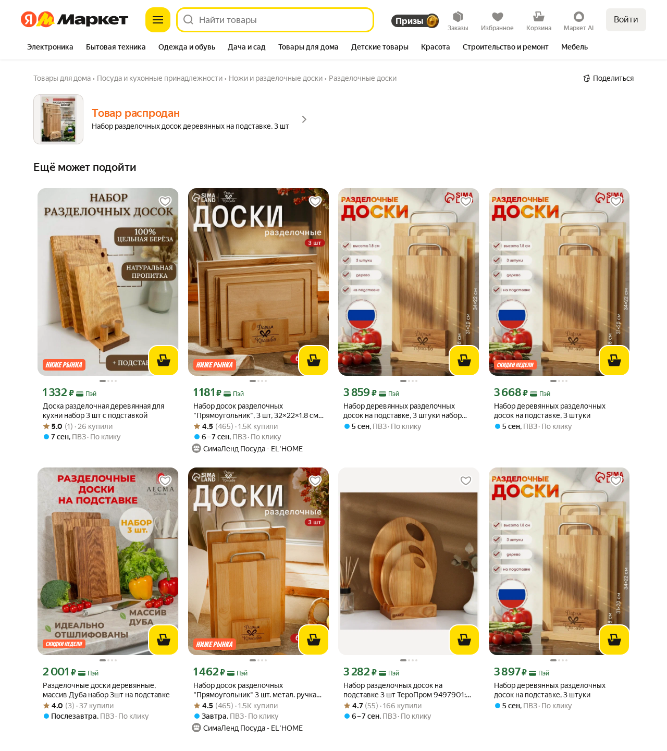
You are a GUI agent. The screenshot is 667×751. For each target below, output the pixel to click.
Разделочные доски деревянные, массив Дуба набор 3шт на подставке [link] (106, 690)
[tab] (50, 47)
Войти (626, 19)
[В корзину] (163, 360)
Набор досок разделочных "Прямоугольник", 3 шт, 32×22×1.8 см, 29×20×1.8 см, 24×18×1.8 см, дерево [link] (256, 411)
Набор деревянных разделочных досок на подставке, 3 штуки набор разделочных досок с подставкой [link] (402, 411)
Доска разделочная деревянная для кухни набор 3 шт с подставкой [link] (103, 411)
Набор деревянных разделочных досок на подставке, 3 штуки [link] (550, 411)
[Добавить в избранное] (165, 201)
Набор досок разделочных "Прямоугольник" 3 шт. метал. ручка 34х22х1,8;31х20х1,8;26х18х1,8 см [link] (254, 690)
